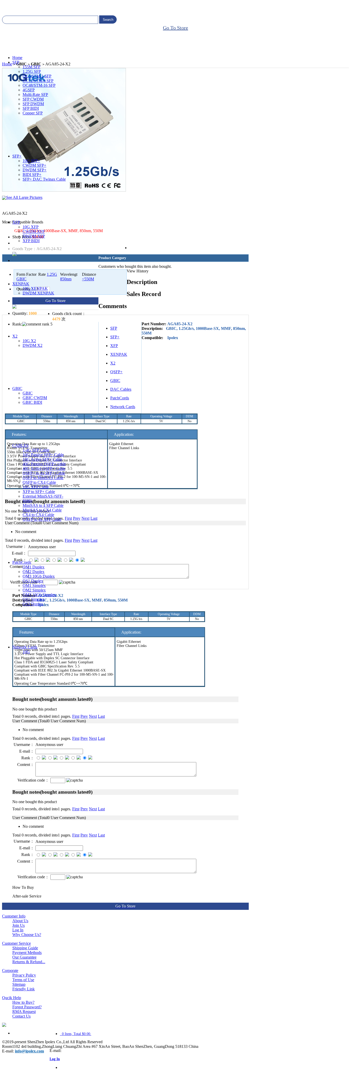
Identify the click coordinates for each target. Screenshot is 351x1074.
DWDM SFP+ (35, 170)
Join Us (18, 925)
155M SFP (31, 67)
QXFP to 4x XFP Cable (42, 519)
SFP (15, 62)
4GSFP (29, 90)
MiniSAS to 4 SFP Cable (43, 505)
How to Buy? (23, 1002)
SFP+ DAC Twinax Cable (44, 179)
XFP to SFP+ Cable (39, 491)
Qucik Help (11, 998)
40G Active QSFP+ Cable (44, 468)
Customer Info (13, 916)
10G (26, 651)
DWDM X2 (32, 345)
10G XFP (31, 227)
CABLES (20, 445)
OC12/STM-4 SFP (38, 80)
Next (93, 716)
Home (17, 57)
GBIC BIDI (32, 402)
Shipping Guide (25, 948)
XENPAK (20, 284)
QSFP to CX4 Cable (39, 482)
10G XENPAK (35, 288)
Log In (17, 930)
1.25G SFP (32, 71)
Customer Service (16, 943)
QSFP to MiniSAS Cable (43, 478)
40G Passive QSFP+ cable (44, 464)
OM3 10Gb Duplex (39, 576)
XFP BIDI (31, 241)
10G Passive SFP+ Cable (43, 454)
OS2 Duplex (33, 604)
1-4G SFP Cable (36, 450)
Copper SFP (33, 113)
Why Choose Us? (26, 934)
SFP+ (17, 156)
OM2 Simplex (34, 590)
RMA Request (24, 1011)
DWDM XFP (34, 236)
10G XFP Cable (36, 487)
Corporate (10, 970)
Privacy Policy (24, 975)
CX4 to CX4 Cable (38, 515)
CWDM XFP (34, 231)
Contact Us (21, 1016)
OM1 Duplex (33, 567)
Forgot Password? (27, 1007)
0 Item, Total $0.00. (75, 1034)
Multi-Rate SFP (35, 94)
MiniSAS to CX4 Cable (42, 510)
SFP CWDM (33, 99)
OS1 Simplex (33, 599)
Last (101, 716)
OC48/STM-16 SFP (39, 85)
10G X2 (29, 341)
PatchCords (21, 562)
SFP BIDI (31, 108)
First (75, 716)
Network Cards (24, 647)
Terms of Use (23, 980)
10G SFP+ (31, 161)
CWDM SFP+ (34, 165)
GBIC (17, 388)
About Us (20, 921)
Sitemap (18, 984)
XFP (16, 222)
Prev (84, 716)
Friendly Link (23, 989)
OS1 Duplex (33, 581)
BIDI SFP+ (32, 174)
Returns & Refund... (28, 962)
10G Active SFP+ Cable (42, 459)
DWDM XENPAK (38, 293)
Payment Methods (27, 952)
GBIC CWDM (35, 398)
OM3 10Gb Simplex (39, 595)
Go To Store (175, 28)
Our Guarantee (24, 957)
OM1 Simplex (34, 585)
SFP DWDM (33, 104)
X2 (14, 336)
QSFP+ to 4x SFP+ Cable (44, 473)
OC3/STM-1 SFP (37, 76)
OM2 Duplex (33, 571)
